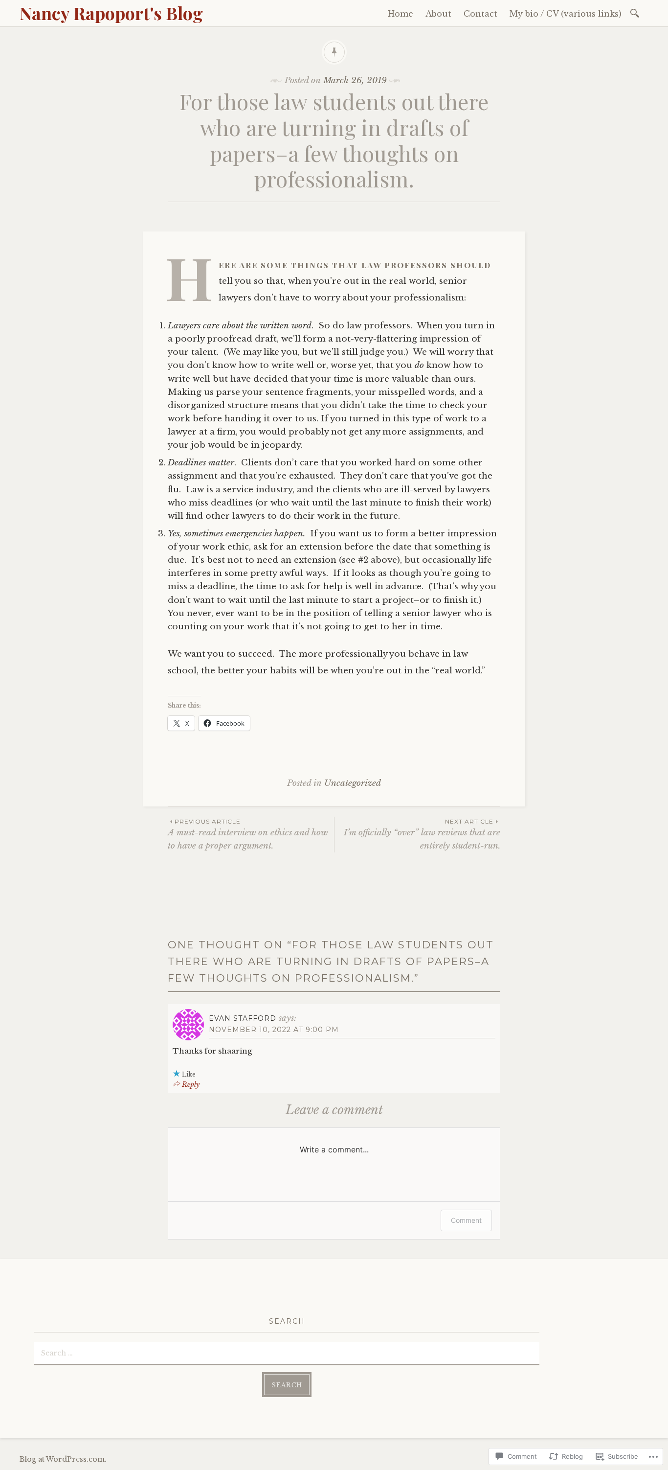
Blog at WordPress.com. (63, 1459)
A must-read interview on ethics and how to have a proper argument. (248, 834)
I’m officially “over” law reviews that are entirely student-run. (422, 834)
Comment (466, 1220)
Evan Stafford (242, 1018)
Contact (480, 14)
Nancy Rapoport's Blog (111, 12)
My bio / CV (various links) (566, 14)
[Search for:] (636, 12)
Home (400, 14)
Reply (191, 1084)
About (438, 14)
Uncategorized (352, 783)
